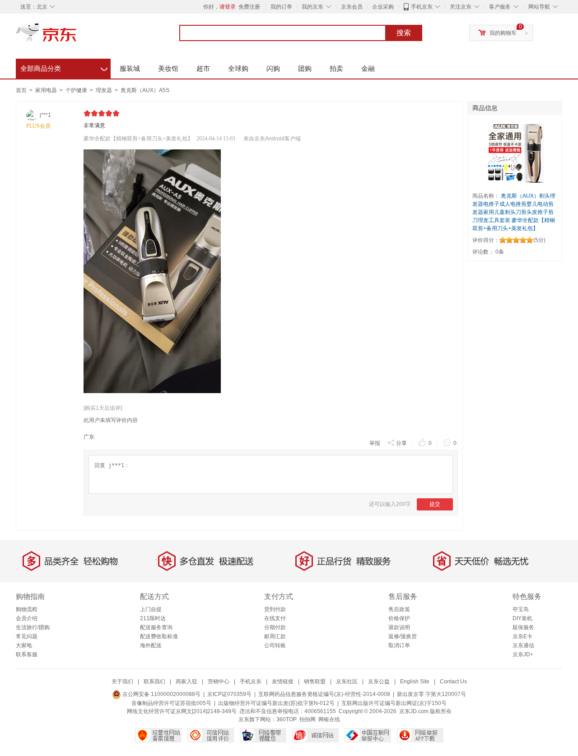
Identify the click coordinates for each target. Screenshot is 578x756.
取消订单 (399, 645)
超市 (203, 68)
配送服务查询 (156, 627)
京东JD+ (523, 654)
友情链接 (283, 681)
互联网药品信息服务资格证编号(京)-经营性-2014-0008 (324, 694)
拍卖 (336, 68)
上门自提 (151, 609)
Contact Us (453, 681)
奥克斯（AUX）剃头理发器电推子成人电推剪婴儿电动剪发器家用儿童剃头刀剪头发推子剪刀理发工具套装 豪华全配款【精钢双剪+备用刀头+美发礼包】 (513, 212)
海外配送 (151, 645)
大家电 (24, 645)
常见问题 (26, 636)
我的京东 (312, 7)
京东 (77, 36)
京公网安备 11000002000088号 (160, 694)
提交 (434, 504)
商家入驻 (186, 681)
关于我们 (122, 681)
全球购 (238, 68)
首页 (21, 90)
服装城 (130, 68)
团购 (305, 68)
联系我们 (154, 681)
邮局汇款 (275, 636)
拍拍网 (307, 719)
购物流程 (26, 609)
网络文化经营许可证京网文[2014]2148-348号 (182, 711)
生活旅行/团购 (33, 627)
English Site (414, 681)
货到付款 (275, 609)
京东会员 (352, 7)
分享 (401, 443)
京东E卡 (522, 636)
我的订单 (281, 7)
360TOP (286, 719)
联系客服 (26, 654)
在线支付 (275, 618)
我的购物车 (503, 33)
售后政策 (399, 609)
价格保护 (399, 618)
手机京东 (422, 7)
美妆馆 (168, 68)
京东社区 (347, 681)
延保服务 (523, 627)
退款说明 (399, 627)
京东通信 (523, 645)
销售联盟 (315, 681)
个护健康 (77, 90)
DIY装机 (522, 618)
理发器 (104, 90)
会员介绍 (26, 618)
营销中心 (218, 681)
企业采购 (383, 7)
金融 (368, 68)
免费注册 (249, 7)
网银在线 (329, 719)
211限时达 (153, 618)
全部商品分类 (63, 67)
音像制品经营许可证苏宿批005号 (171, 703)
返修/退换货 (402, 636)
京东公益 (379, 681)
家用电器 (46, 90)
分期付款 (275, 627)
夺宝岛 (521, 609)
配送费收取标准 (159, 636)
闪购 (273, 68)
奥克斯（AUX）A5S (145, 90)
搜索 (403, 33)
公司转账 (275, 645)
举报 (374, 443)
